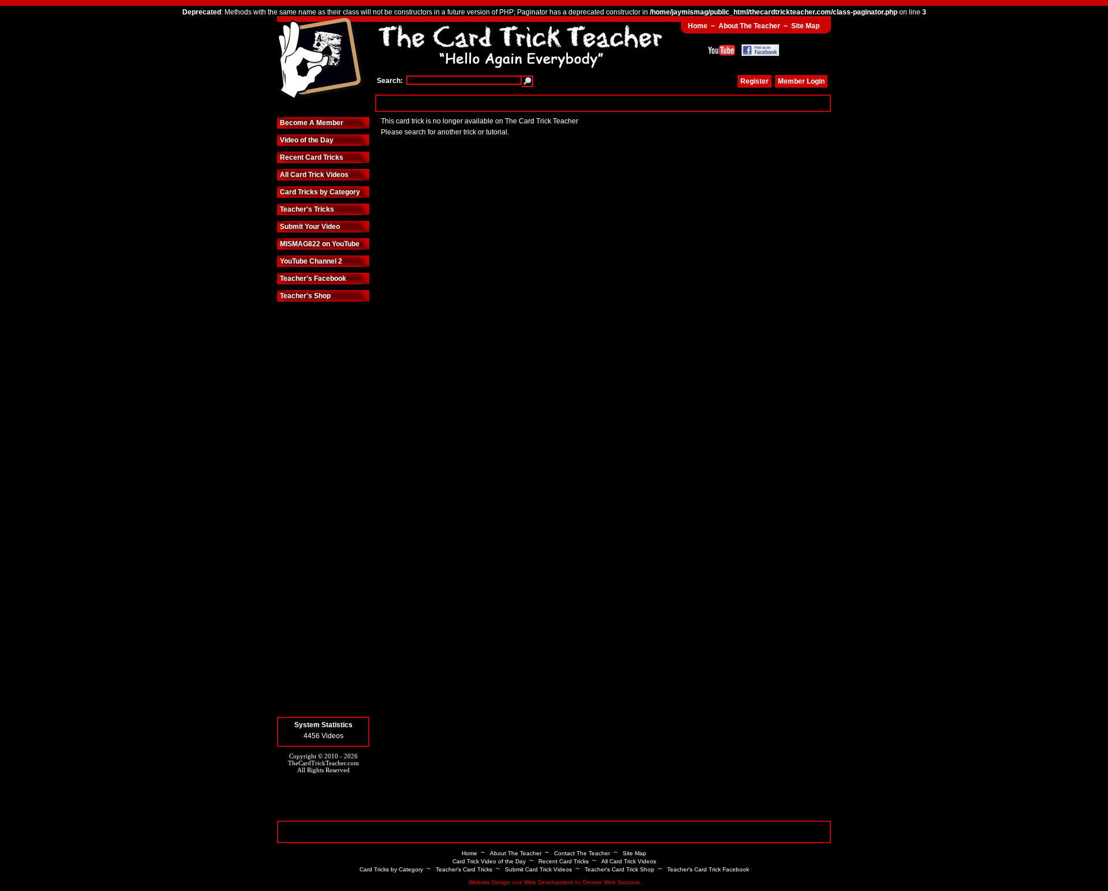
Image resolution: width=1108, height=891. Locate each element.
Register (754, 81)
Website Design (489, 882)
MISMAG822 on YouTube (320, 244)
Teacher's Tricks (307, 209)
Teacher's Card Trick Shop (619, 869)
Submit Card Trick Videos (538, 869)
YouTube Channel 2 (311, 261)
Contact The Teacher (582, 853)
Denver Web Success (611, 882)
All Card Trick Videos (314, 175)
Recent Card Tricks (311, 157)
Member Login (801, 81)
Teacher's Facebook (313, 279)
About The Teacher (749, 26)
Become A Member (311, 123)
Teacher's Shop (305, 296)
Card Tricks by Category (320, 192)
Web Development (548, 882)
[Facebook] (760, 50)
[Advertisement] (603, 103)
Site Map (805, 26)
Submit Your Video (310, 227)
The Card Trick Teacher (320, 59)
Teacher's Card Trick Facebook (708, 869)
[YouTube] (722, 50)
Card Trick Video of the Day (489, 861)
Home (698, 26)
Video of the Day (307, 140)
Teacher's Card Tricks (464, 869)
